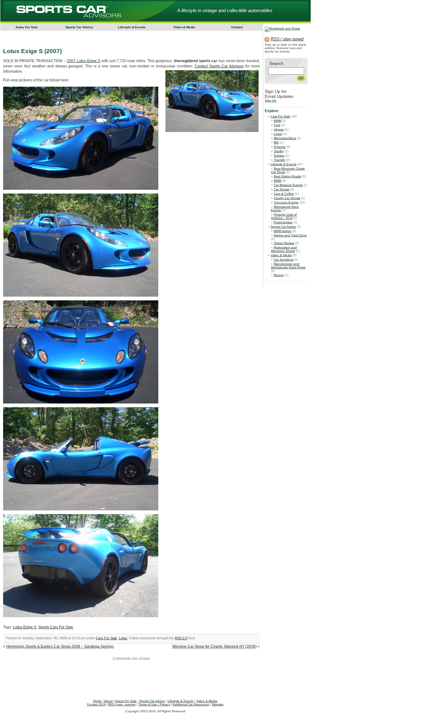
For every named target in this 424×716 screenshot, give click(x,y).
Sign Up (270, 100)
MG (276, 142)
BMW (277, 120)
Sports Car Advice (79, 27)
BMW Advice (282, 231)
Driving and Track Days (290, 235)
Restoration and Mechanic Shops (284, 249)
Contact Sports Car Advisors (219, 66)
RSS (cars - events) (122, 704)
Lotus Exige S (24, 627)
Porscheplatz (283, 222)
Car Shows (281, 189)
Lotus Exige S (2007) (32, 51)
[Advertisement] (122, 35)
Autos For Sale (27, 27)
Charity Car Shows (287, 198)
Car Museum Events (288, 185)
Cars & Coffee (284, 193)
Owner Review (284, 243)
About (108, 701)
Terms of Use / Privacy (154, 704)
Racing (279, 275)
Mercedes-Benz (285, 138)
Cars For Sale (106, 638)
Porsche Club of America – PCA (284, 216)
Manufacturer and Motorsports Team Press (288, 265)
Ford (277, 125)
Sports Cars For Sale (55, 627)
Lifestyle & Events (132, 27)
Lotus (123, 638)
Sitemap (217, 704)
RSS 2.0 (181, 638)
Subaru (279, 155)
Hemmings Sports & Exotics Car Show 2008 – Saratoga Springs (60, 646)
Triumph (279, 160)
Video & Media (184, 27)
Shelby (279, 151)
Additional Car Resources (191, 704)
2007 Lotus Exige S (83, 61)
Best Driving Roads (287, 176)
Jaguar (279, 129)
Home (97, 701)
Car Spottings (283, 259)
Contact (237, 27)
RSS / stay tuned (287, 38)
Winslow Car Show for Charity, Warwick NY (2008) (214, 646)
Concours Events (286, 202)
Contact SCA (96, 704)
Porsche (280, 146)
